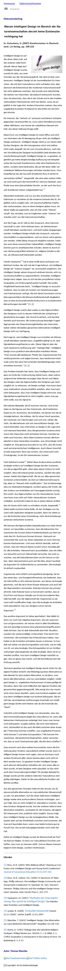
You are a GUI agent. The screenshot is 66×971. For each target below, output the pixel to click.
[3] (5, 898)
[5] (5, 920)
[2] (5, 878)
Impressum (9, 3)
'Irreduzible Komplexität (37, 911)
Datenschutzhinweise (30, 3)
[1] (5, 865)
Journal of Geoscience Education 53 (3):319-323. (28, 872)
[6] (5, 930)
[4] (5, 911)
